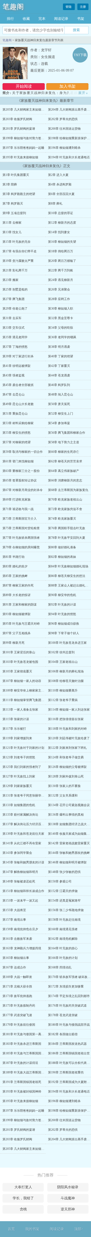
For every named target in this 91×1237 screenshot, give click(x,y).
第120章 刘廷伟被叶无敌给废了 (69, 738)
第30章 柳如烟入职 (60, 308)
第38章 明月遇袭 (59, 347)
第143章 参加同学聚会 (17, 853)
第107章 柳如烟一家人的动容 (22, 681)
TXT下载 (80, 55)
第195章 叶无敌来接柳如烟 (20, 157)
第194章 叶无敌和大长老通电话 (69, 157)
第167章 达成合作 (14, 967)
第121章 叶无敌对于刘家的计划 (23, 748)
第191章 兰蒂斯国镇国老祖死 (22, 1082)
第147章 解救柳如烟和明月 (20, 872)
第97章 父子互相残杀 (17, 633)
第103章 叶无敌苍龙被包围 (20, 662)
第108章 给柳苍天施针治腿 (66, 681)
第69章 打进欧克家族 (17, 499)
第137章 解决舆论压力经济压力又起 (26, 824)
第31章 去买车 (12, 318)
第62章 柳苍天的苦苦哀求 (65, 461)
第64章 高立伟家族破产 (63, 471)
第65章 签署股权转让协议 (20, 480)
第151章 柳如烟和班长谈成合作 (23, 891)
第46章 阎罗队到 (59, 385)
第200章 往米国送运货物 (64, 128)
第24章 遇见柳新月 (60, 280)
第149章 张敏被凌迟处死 (19, 881)
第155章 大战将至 (14, 910)
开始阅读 (24, 86)
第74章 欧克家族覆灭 (62, 518)
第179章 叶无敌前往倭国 (19, 1024)
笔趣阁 (13, 7)
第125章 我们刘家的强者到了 (22, 767)
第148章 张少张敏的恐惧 (64, 872)
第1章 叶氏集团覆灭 (16, 175)
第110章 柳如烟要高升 (63, 690)
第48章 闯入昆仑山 (60, 394)
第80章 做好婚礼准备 (62, 547)
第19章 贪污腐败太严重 (18, 261)
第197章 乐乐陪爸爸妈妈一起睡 (23, 148)
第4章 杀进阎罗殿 (60, 184)
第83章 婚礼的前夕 (15, 566)
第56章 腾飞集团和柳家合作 (66, 432)
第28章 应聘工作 (59, 299)
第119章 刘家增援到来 (17, 738)
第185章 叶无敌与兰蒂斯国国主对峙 (26, 1053)
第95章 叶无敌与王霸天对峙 (21, 623)
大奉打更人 (23, 1187)
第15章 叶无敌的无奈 (17, 241)
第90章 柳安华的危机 (62, 595)
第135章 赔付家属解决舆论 (20, 814)
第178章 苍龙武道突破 (63, 1015)
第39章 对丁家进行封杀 (18, 356)
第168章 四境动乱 (60, 967)
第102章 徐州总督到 (61, 652)
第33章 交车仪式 (14, 327)
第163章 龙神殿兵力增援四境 (22, 948)
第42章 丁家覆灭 (59, 366)
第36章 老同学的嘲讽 (62, 337)
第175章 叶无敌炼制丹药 (19, 1005)
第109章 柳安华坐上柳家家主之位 (25, 690)
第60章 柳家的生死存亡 (63, 452)
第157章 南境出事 (14, 919)
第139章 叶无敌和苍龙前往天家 (23, 833)
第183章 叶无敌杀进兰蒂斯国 (22, 1044)
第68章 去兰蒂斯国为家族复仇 (68, 490)
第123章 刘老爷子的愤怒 (19, 757)
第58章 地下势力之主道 (63, 442)
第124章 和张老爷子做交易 (66, 757)
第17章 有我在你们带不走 (20, 251)
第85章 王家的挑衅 (15, 576)
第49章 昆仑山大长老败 (18, 404)
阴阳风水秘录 (67, 1187)
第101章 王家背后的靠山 (19, 652)
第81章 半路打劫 (14, 557)
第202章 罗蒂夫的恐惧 (63, 119)
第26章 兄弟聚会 (59, 289)
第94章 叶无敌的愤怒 (62, 614)
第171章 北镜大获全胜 (17, 986)
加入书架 (67, 86)
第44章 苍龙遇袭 (59, 375)
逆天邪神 (68, 1209)
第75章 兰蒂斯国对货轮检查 (21, 528)
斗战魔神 (68, 1198)
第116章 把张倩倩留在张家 (66, 719)
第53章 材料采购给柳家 (18, 423)
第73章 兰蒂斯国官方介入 (20, 518)
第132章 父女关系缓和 (63, 795)
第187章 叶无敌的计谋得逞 (20, 1063)
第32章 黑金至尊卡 (60, 318)
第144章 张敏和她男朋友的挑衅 (69, 853)
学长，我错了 (23, 1198)
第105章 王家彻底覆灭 (17, 671)
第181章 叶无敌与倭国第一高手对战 (26, 1034)
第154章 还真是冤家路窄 (64, 900)
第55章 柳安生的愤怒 (17, 432)
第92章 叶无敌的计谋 (62, 604)
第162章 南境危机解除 (63, 939)
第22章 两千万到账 (60, 270)
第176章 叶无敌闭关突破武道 (67, 1005)
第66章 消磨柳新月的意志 (65, 480)
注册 (83, 7)
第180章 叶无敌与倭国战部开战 (69, 1024)
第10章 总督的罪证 (60, 213)
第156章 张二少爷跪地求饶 (66, 910)
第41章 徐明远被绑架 (17, 366)
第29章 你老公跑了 (15, 308)
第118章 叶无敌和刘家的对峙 (67, 728)
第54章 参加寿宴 (59, 423)
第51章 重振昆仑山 (15, 413)
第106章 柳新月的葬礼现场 (66, 671)
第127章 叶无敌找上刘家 (19, 776)
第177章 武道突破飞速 (17, 1015)
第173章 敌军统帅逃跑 (17, 996)
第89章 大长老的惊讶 (17, 595)
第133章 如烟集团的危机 (19, 805)
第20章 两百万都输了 (62, 261)
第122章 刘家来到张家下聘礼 (67, 748)
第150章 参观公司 (60, 881)
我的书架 (32, 1229)
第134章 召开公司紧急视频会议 (69, 805)
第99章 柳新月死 (14, 643)
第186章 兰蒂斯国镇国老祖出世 (69, 1053)
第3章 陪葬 (10, 184)
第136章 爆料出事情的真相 (66, 814)
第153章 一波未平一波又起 (20, 900)
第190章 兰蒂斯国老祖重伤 (66, 1072)
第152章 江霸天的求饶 (63, 891)
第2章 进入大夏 (58, 175)
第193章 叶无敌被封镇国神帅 (22, 1091)
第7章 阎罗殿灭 (13, 203)
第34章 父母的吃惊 (60, 327)
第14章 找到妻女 (59, 232)
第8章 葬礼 (55, 203)
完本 (42, 19)
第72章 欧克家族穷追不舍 (65, 509)
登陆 (68, 7)
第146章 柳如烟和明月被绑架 (67, 862)
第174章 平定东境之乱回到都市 (69, 996)
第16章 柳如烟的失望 (62, 241)
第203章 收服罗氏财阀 (17, 119)
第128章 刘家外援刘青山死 (66, 776)
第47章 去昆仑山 (14, 394)
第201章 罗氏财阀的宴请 (19, 128)
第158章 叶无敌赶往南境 (64, 919)
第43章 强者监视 (14, 375)
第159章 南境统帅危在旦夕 (20, 929)
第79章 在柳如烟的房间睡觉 (21, 547)
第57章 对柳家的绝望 (17, 442)
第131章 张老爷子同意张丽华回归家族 (28, 795)
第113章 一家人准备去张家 (20, 709)
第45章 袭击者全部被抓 (18, 385)
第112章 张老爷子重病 (63, 700)
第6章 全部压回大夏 (61, 194)
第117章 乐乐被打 (14, 728)
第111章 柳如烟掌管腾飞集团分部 (25, 700)
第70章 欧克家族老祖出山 (65, 499)
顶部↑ (78, 1229)
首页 (11, 1229)
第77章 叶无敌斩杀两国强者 (21, 537)
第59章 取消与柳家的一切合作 (23, 452)
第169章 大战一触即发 (17, 977)
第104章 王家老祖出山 (63, 662)
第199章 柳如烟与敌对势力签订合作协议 (29, 138)
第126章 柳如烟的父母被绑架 (67, 767)
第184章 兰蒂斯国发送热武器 (67, 1044)
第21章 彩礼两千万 (15, 270)
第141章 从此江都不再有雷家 (22, 843)
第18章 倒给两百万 (60, 251)
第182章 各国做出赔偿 (63, 1034)
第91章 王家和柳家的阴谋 (20, 604)
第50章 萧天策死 (59, 404)
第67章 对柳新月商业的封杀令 (23, 490)
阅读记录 (61, 19)
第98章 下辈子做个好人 (63, 633)
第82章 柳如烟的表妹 (62, 557)
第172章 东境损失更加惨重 (66, 986)
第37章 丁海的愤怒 (15, 347)
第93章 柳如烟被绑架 (17, 614)
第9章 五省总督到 (14, 213)
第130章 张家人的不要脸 (64, 786)
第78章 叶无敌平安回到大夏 (66, 537)
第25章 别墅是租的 (15, 289)
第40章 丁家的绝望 (60, 356)
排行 (10, 19)
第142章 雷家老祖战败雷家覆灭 (69, 843)
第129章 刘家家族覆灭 (17, 786)
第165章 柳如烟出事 (16, 958)
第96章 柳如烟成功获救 (63, 623)
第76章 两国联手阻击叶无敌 (66, 528)
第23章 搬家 (10, 280)
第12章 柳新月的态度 (62, 222)
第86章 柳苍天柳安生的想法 (66, 576)
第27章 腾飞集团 (14, 299)
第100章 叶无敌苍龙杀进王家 (67, 643)
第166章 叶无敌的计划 (63, 958)
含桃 (23, 1209)
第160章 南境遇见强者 (63, 929)
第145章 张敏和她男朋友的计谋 (23, 862)
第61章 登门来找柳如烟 (18, 461)
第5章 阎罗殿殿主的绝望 (19, 194)
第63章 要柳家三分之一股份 (21, 471)
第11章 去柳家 (12, 222)
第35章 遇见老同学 (15, 337)
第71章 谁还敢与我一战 (18, 509)
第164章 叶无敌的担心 (63, 948)
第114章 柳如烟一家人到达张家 (69, 709)
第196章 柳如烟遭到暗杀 (64, 148)
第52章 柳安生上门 (60, 413)
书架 (80, 19)
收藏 (26, 19)
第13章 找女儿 (12, 232)
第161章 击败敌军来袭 (17, 939)
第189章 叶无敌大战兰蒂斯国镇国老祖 (28, 1072)
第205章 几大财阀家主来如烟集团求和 (28, 109)
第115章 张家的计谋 (16, 719)
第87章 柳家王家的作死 (18, 585)
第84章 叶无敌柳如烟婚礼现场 (68, 566)
